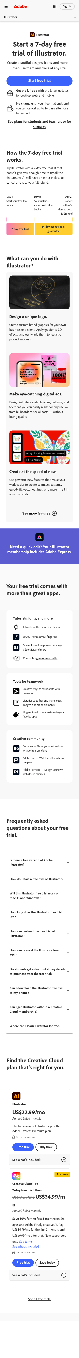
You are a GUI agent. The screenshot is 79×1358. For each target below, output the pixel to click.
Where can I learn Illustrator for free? (35, 1026)
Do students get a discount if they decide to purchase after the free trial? (37, 971)
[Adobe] (20, 6)
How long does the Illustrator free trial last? (36, 914)
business (39, 127)
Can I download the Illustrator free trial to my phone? (36, 990)
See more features (36, 513)
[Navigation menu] (6, 6)
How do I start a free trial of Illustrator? (36, 879)
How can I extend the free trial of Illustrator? (32, 933)
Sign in (67, 6)
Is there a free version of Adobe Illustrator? (31, 862)
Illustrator (10, 17)
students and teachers (45, 121)
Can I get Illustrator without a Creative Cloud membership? (36, 1009)
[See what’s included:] (64, 1160)
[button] (54, 6)
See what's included (25, 1246)
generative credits (46, 658)
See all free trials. (39, 1299)
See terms (25, 1242)
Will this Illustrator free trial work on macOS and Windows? (35, 895)
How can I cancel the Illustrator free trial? (34, 952)
